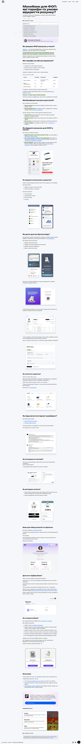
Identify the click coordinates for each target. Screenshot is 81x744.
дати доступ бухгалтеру (37, 109)
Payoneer (26, 199)
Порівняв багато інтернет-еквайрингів (33, 685)
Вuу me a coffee (53, 590)
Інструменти (64, 1)
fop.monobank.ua (50, 238)
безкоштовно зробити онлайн (31, 136)
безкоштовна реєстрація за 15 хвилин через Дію (35, 139)
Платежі (31, 20)
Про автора (4, 742)
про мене (47, 41)
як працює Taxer (32, 387)
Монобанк (25, 49)
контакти (51, 41)
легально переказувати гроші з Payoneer (36, 681)
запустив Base (35, 530)
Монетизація (27, 20)
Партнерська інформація (17, 742)
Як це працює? (51, 737)
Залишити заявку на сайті (30, 422)
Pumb (29, 92)
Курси (69, 1)
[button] (74, 1)
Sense (52, 91)
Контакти (10, 742)
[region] (40, 81)
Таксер (34, 376)
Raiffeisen (25, 92)
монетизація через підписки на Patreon (39, 590)
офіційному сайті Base (38, 625)
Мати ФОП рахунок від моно (31, 421)
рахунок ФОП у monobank (46, 620)
